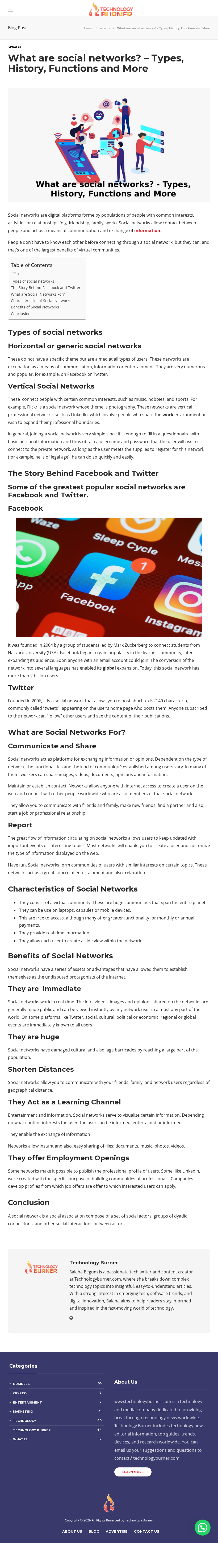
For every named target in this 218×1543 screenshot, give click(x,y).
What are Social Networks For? (38, 294)
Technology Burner (57, 1430)
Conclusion (21, 313)
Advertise (117, 1531)
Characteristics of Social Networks (41, 300)
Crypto (57, 1393)
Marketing (57, 1411)
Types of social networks (32, 281)
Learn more (133, 1472)
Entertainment (57, 1402)
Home (88, 28)
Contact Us (146, 1531)
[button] (203, 1528)
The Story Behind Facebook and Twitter (46, 287)
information (147, 230)
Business (57, 1383)
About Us (72, 1531)
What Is (105, 28)
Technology (57, 1420)
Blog (94, 1531)
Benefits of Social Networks (35, 307)
